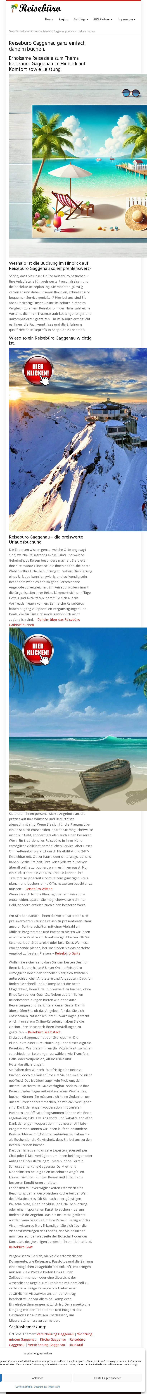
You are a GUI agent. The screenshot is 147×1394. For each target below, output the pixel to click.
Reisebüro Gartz (67, 953)
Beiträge (80, 19)
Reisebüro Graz (21, 1247)
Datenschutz (40, 1386)
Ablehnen (37, 1378)
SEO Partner (102, 19)
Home (49, 19)
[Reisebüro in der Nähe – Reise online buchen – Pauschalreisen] (35, 9)
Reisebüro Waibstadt (44, 1032)
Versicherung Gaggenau (55, 1334)
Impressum (54, 1386)
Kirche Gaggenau (53, 1339)
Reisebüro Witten (38, 889)
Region (63, 19)
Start (11, 31)
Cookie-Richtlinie (23, 1386)
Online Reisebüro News (28, 31)
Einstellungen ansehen (107, 1378)
